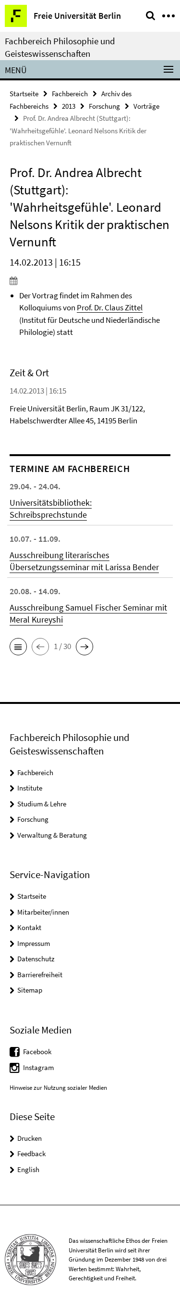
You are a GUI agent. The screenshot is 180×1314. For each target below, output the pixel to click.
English (28, 1169)
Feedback (31, 1153)
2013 (68, 106)
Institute (29, 787)
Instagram (38, 1067)
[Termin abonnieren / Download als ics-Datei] (90, 280)
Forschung (104, 106)
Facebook (37, 1051)
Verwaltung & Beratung (52, 835)
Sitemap (29, 990)
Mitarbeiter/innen (43, 912)
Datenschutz (35, 958)
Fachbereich (70, 93)
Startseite (24, 93)
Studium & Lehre (41, 803)
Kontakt (29, 927)
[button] (18, 646)
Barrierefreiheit (39, 974)
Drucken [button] (29, 1138)
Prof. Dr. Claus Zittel (110, 307)
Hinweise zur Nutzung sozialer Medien (58, 1088)
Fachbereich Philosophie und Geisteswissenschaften (60, 47)
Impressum (33, 943)
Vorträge (146, 106)
